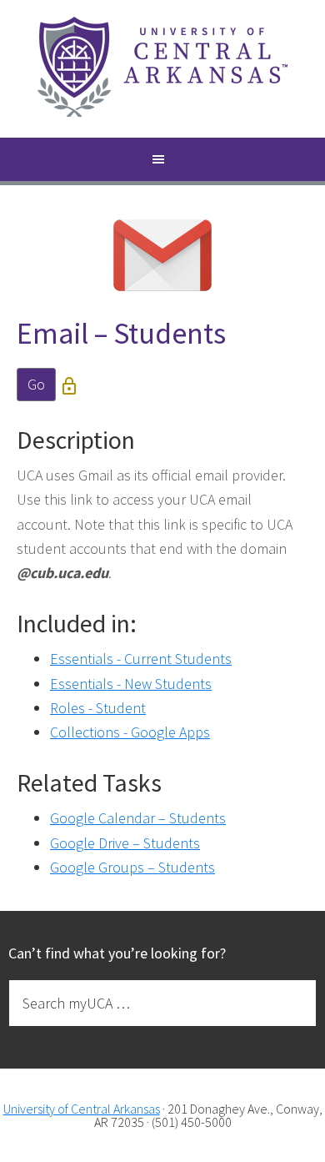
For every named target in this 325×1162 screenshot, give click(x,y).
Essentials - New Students (131, 683)
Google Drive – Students (125, 843)
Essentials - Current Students (141, 658)
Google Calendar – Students (138, 817)
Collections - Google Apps (130, 732)
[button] (162, 161)
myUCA (163, 69)
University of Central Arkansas (81, 1108)
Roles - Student (98, 707)
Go (36, 384)
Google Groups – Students (132, 867)
